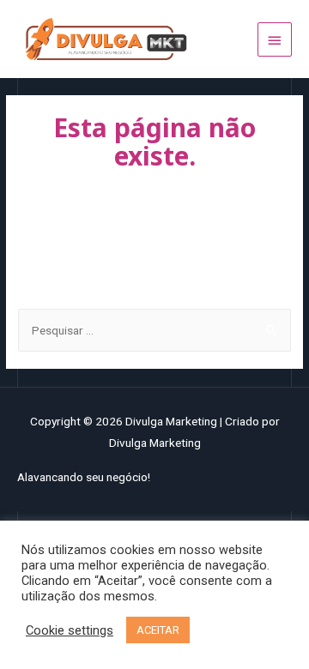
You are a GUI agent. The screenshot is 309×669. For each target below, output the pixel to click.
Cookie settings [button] (69, 630)
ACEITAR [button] (157, 630)
